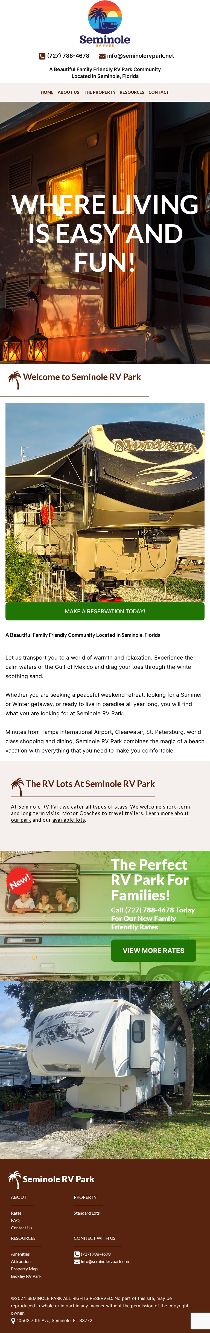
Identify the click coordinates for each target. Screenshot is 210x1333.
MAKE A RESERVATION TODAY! (105, 611)
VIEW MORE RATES (154, 951)
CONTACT (158, 92)
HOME (47, 92)
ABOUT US (68, 92)
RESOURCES (132, 92)
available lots (68, 820)
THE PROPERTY (100, 92)
